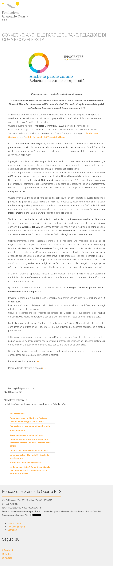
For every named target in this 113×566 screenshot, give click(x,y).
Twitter (7, 554)
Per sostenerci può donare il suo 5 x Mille (30, 426)
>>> (37, 361)
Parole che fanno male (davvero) (25, 462)
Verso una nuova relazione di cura (26, 435)
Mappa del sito (15, 523)
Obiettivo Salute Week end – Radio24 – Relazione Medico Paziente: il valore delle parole (30, 442)
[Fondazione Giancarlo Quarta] (56, 11)
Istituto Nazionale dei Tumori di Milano (45, 137)
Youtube (8, 558)
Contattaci (12, 529)
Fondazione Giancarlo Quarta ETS (31, 491)
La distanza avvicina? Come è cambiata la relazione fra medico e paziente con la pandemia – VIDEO (30, 470)
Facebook (8, 550)
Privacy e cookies (16, 526)
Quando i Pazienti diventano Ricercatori (29, 450)
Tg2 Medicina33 (17, 414)
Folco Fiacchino (17, 430)
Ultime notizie (15, 392)
